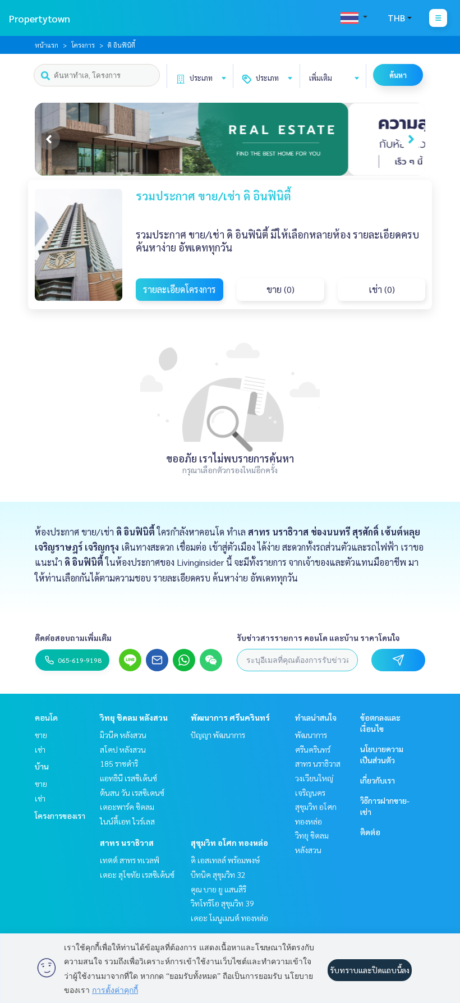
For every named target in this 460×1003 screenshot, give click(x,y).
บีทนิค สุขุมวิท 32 (218, 874)
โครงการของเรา (60, 815)
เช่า (40, 749)
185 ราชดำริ (119, 763)
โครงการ (83, 44)
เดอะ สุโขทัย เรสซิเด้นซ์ (137, 874)
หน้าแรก (46, 44)
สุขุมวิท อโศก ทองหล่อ (229, 842)
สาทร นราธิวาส (127, 842)
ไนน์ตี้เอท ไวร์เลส (127, 821)
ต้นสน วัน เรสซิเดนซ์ (132, 792)
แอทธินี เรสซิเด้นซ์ (128, 778)
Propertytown (39, 18)
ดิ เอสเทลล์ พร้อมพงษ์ (225, 860)
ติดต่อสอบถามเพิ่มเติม (73, 638)
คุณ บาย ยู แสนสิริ (218, 889)
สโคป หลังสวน (123, 749)
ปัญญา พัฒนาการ (218, 735)
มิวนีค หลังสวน (123, 735)
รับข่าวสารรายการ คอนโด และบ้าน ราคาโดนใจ (318, 638)
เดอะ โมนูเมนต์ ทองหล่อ (229, 918)
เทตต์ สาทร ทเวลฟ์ (129, 860)
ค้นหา (398, 75)
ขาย (41, 735)
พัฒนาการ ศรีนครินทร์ (230, 717)
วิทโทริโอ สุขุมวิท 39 (222, 903)
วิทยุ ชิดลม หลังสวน (134, 717)
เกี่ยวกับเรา (377, 780)
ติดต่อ (370, 832)
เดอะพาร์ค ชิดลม (127, 807)
